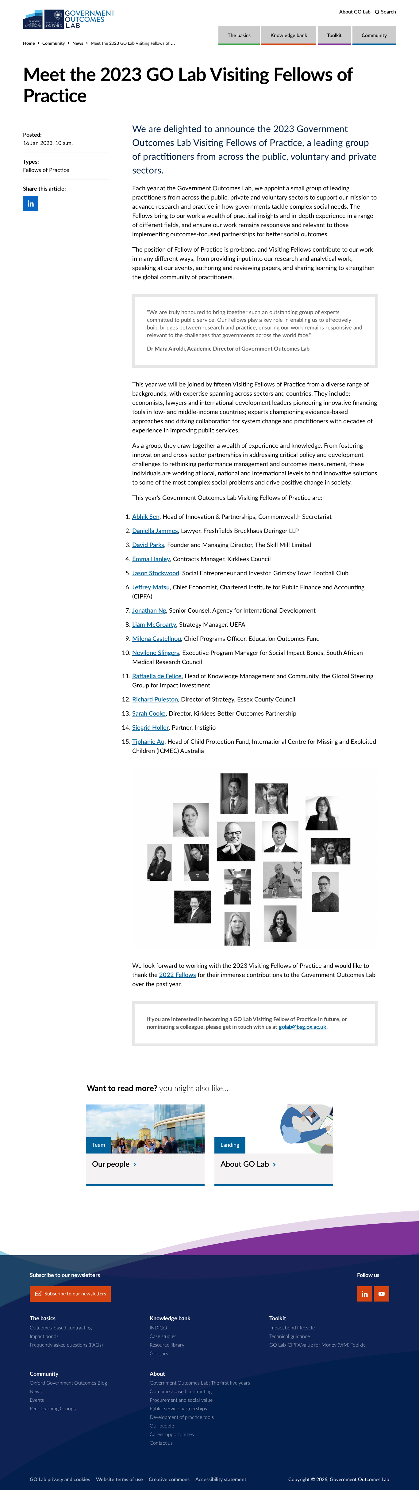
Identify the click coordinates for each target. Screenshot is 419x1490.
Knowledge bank (289, 35)
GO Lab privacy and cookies (60, 1479)
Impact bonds (44, 1336)
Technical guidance (289, 1336)
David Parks (148, 545)
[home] (69, 19)
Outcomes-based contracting (61, 1327)
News (77, 43)
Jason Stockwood (155, 573)
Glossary (159, 1353)
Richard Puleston (155, 700)
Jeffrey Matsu (151, 587)
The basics (239, 35)
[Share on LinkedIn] (30, 203)
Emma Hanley (151, 559)
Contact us (161, 1443)
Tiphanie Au (148, 742)
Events (37, 1400)
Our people (162, 1425)
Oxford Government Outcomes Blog (68, 1383)
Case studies (163, 1336)
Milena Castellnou (156, 639)
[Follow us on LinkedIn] (364, 1294)
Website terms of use (119, 1479)
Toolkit (334, 35)
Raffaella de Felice (157, 676)
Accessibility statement (220, 1479)
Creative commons (169, 1479)
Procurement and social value (181, 1400)
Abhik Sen (146, 517)
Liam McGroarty (154, 625)
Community (374, 35)
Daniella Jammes (155, 531)
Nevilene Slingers (155, 653)
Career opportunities (172, 1434)
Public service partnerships (178, 1408)
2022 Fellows (177, 975)
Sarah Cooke (149, 714)
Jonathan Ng (149, 611)
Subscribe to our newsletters (75, 1293)
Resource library (167, 1345)
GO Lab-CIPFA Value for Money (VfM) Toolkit (317, 1345)
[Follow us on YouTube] (381, 1294)
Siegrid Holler (150, 728)
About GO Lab (355, 12)
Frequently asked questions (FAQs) (66, 1345)
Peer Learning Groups (53, 1408)
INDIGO (158, 1327)
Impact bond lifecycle (292, 1327)
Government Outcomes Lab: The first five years (200, 1383)
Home (29, 43)
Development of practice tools (182, 1417)
